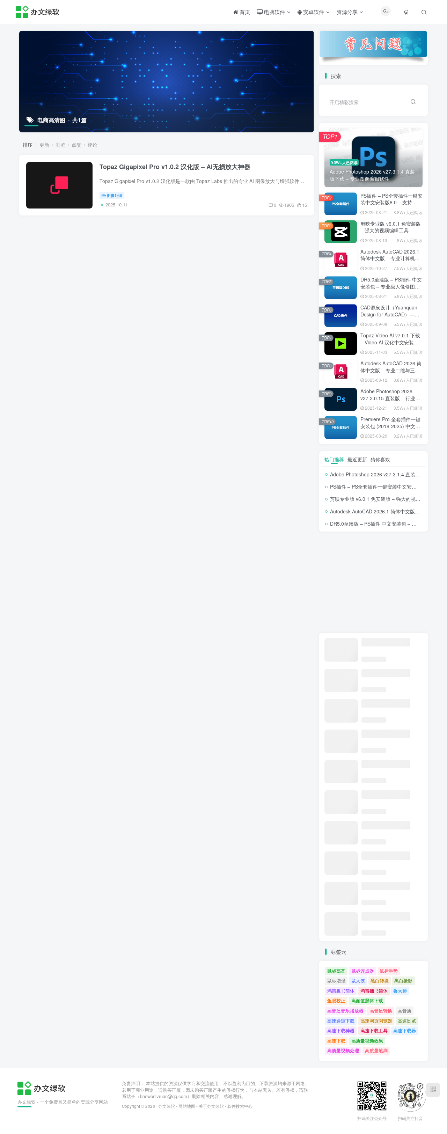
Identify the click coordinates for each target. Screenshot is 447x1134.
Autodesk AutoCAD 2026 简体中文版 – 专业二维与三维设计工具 (391, 370)
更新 (44, 144)
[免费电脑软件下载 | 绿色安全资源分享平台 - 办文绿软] (41, 1087)
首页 (244, 11)
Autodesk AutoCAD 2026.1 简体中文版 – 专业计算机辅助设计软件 (390, 258)
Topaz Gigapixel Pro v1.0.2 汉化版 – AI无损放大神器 (175, 166)
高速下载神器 (340, 1030)
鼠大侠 (358, 980)
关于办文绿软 (211, 1106)
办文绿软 (166, 1106)
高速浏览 (407, 1020)
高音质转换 (380, 1010)
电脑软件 (274, 11)
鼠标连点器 (362, 970)
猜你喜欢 (380, 459)
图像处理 (114, 195)
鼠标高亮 (336, 970)
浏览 (60, 144)
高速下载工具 (374, 1030)
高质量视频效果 (367, 1040)
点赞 (76, 144)
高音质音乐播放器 (345, 1010)
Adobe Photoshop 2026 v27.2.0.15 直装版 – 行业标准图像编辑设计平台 (390, 398)
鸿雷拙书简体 (374, 990)
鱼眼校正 (336, 1000)
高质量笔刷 (376, 1050)
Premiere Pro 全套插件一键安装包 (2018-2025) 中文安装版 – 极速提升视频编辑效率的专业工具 (390, 429)
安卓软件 (313, 11)
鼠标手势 (389, 970)
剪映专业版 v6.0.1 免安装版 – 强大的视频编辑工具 (390, 227)
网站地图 (186, 1106)
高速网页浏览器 (376, 1020)
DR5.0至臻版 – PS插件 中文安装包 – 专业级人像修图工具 (391, 286)
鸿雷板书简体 (340, 990)
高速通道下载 (340, 1020)
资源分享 (347, 11)
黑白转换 (380, 980)
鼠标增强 (336, 980)
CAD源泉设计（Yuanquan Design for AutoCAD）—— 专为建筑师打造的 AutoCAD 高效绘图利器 (390, 317)
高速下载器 (404, 1030)
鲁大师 (400, 990)
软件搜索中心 (239, 1106)
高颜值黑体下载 (367, 1000)
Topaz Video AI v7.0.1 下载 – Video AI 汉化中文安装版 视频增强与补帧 (390, 342)
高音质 (404, 1010)
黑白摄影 (403, 980)
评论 (92, 144)
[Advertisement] (373, 582)
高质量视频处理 (343, 1050)
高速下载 (336, 1040)
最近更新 (357, 459)
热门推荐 (334, 459)
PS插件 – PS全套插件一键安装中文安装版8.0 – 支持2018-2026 (391, 202)
